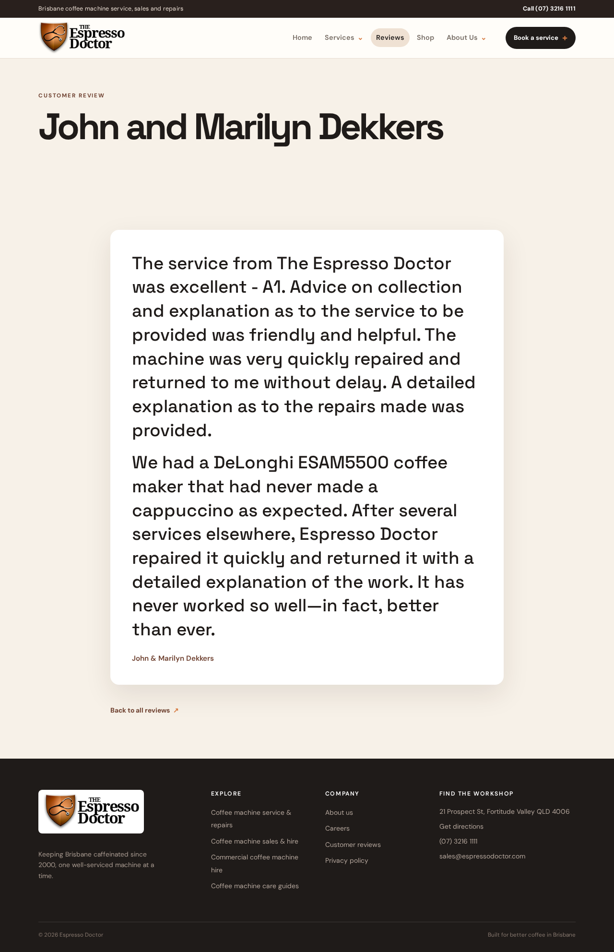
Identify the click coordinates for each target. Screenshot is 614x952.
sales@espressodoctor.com (482, 856)
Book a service (540, 38)
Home (302, 37)
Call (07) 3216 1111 (549, 8)
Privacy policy (346, 860)
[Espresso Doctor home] (81, 38)
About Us (467, 37)
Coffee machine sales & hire (254, 841)
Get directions (461, 826)
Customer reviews (353, 844)
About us (339, 812)
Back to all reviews (144, 710)
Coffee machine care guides (255, 885)
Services (344, 37)
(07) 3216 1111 (458, 841)
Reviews (390, 37)
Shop (425, 37)
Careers (337, 828)
